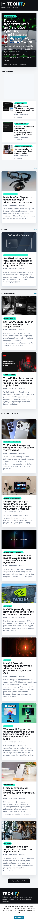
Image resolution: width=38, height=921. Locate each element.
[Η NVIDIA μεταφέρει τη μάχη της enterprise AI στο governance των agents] (19, 593)
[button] (19, 917)
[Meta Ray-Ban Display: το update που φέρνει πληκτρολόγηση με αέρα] (19, 181)
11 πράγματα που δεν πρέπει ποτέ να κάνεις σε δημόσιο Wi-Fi (18, 849)
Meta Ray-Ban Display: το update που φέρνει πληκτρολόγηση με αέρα (17, 199)
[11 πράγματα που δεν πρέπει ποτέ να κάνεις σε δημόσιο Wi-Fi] (19, 830)
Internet (7, 606)
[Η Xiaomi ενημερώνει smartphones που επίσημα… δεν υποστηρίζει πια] (19, 771)
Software (8, 726)
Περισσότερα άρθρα (19, 881)
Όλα (35, 168)
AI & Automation (21, 123)
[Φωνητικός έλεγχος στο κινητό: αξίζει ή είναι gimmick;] (8, 149)
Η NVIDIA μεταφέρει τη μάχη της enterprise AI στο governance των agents (18, 612)
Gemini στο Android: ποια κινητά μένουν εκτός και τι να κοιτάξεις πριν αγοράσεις (17, 559)
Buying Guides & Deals (23, 146)
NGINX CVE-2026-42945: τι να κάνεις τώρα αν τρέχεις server (18, 324)
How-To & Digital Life (12, 442)
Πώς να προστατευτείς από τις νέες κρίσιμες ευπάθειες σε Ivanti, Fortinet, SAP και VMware (18, 31)
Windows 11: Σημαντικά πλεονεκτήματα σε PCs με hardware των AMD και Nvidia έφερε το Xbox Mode (18, 734)
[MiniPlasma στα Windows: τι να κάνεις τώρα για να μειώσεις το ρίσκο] (8, 106)
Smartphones (9, 784)
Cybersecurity (10, 16)
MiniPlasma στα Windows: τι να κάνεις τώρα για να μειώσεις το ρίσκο (24, 109)
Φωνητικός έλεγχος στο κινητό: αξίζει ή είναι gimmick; (23, 151)
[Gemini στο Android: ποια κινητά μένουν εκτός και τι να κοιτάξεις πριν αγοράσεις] (19, 539)
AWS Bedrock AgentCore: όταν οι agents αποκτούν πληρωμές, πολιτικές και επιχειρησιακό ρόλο (18, 262)
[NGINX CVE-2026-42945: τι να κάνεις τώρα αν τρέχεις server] (19, 305)
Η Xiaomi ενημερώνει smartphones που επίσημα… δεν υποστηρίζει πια (18, 792)
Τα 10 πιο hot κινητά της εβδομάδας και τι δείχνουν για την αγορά (19, 447)
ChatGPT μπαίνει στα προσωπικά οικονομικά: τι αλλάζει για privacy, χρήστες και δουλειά (24, 131)
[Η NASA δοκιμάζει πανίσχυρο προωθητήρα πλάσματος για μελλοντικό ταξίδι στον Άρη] (19, 647)
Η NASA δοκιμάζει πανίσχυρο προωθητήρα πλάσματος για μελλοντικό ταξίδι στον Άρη (17, 668)
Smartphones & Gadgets (13, 552)
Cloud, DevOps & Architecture (15, 255)
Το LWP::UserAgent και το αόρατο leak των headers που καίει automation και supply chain (18, 382)
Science (7, 660)
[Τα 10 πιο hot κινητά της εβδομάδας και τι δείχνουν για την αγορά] (19, 429)
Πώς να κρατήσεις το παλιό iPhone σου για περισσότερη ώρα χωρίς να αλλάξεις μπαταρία (17, 505)
